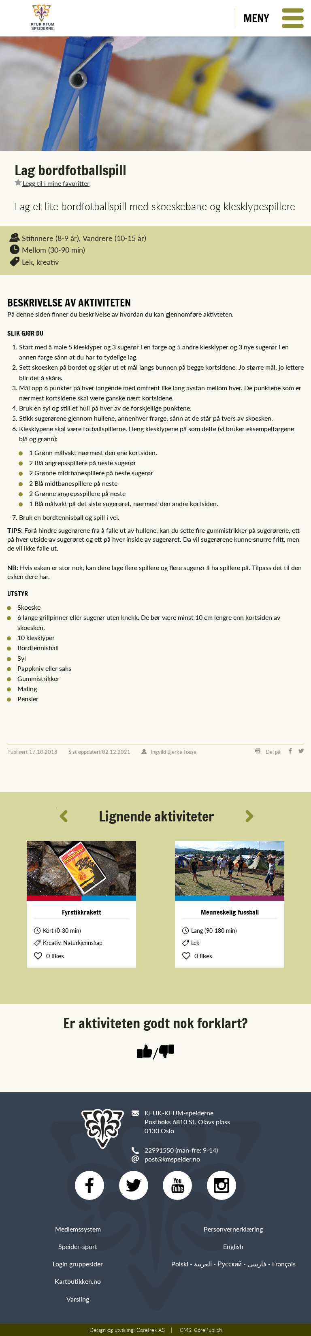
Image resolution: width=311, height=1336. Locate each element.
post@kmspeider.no (172, 1159)
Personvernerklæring (233, 1229)
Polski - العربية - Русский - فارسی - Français (233, 1263)
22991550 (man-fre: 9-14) (181, 1150)
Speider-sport (77, 1246)
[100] (144, 1052)
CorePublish (208, 1330)
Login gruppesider (78, 1263)
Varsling (77, 1299)
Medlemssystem (78, 1229)
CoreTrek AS (150, 1330)
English (233, 1246)
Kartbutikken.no (78, 1281)
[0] (166, 1052)
